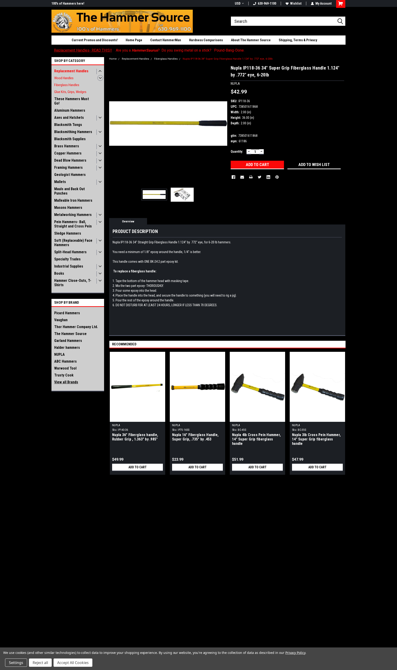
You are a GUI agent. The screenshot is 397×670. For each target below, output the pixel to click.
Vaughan (61, 320)
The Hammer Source (70, 334)
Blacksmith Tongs (68, 124)
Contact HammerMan (165, 40)
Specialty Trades (67, 259)
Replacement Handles (71, 71)
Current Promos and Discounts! (95, 40)
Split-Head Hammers (70, 252)
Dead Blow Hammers (70, 160)
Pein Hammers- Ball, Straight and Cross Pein (73, 224)
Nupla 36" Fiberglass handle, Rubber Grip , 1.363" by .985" (135, 437)
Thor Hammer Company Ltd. (76, 327)
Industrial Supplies (68, 266)
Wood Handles (64, 78)
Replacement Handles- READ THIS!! (83, 50)
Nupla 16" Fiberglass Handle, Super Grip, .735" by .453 (195, 437)
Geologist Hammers (70, 174)
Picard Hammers (67, 313)
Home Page (134, 40)
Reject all (40, 662)
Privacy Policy (295, 652)
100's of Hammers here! (67, 3)
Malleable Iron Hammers (73, 200)
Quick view (137, 418)
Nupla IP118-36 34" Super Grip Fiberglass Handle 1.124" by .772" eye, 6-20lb (228, 58)
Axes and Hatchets (69, 117)
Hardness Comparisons (206, 40)
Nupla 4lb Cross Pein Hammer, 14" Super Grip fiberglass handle (256, 439)
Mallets (60, 182)
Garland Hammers (68, 340)
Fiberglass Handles (66, 85)
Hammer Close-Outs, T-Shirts (72, 282)
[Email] (242, 177)
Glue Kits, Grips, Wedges (70, 92)
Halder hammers (67, 347)
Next (222, 124)
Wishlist (295, 3)
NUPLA (59, 354)
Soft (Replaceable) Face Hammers (73, 242)
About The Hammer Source (251, 40)
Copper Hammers (68, 153)
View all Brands (66, 382)
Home (113, 58)
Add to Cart (137, 467)
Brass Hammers (66, 146)
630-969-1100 (267, 3)
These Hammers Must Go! (71, 101)
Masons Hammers (68, 207)
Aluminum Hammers (69, 110)
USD (238, 3)
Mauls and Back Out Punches (69, 191)
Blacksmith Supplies (70, 139)
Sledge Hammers (67, 233)
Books (59, 273)
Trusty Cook (64, 375)
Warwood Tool (65, 368)
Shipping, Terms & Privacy (298, 40)
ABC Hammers (65, 361)
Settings (16, 662)
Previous (113, 124)
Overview (128, 221)
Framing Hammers (68, 167)
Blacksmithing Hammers (73, 132)
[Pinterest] (277, 177)
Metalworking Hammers (73, 215)
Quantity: (237, 151)
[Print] (251, 177)
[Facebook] (233, 177)
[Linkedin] (268, 177)
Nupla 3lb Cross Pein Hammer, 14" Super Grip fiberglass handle (316, 439)
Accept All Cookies (73, 662)
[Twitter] (259, 177)
